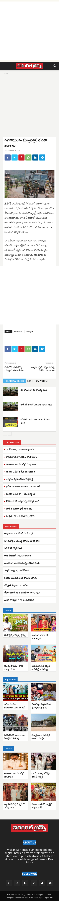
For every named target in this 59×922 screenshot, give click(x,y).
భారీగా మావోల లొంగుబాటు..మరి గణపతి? (23, 486)
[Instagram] (17, 883)
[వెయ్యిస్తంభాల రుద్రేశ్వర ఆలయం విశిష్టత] (43, 722)
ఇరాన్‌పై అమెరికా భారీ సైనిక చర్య (19, 508)
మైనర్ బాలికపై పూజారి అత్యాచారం (20, 449)
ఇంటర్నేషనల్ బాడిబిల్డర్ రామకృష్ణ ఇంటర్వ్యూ (41, 667)
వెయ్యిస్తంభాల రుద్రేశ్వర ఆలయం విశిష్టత (41, 736)
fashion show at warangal (40, 637)
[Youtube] (50, 883)
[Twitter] (14, 157)
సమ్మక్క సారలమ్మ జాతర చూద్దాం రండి (14, 667)
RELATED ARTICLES (14, 381)
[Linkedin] (35, 157)
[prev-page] (5, 433)
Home (5, 73)
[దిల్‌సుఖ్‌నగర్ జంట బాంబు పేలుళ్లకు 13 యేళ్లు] (15, 722)
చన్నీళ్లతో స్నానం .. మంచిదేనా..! (17, 585)
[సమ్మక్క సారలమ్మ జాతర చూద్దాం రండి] (15, 653)
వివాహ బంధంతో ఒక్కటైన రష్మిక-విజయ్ (42, 806)
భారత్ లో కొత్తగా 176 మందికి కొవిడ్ (19, 600)
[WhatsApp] (28, 157)
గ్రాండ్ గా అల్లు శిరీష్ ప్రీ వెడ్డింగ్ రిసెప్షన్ (41, 775)
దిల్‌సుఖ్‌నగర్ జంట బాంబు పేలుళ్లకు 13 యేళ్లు (14, 736)
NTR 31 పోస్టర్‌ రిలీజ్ (13, 548)
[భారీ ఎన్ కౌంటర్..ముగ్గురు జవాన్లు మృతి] (10, 406)
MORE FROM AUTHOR (37, 381)
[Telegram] (42, 157)
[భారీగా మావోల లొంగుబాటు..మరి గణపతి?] (15, 692)
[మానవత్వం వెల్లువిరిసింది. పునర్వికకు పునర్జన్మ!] (43, 692)
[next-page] (10, 433)
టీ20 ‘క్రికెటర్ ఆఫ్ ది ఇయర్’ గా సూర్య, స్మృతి (22, 592)
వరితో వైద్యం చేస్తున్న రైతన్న (14, 635)
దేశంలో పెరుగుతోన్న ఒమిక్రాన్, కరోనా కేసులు (15, 369)
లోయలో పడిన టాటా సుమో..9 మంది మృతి (35, 421)
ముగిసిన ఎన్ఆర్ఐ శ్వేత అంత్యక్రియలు (21, 471)
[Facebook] (8, 157)
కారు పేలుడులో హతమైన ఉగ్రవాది (17, 555)
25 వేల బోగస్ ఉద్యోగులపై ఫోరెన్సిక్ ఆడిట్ (22, 501)
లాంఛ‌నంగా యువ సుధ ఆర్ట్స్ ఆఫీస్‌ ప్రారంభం (22, 563)
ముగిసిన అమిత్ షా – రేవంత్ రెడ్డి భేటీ (21, 494)
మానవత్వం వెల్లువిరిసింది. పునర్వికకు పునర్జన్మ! (41, 706)
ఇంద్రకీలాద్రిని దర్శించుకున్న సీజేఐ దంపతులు (42, 369)
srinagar (29, 331)
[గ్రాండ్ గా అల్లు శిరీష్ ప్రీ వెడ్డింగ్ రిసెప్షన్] (43, 761)
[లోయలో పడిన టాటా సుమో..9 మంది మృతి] (10, 422)
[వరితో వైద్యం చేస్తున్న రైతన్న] (15, 623)
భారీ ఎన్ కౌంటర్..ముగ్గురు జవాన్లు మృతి (36, 404)
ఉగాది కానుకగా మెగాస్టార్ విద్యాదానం (21, 464)
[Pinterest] (21, 157)
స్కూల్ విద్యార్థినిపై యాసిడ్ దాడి (16, 570)
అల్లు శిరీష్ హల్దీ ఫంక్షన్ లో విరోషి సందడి (14, 806)
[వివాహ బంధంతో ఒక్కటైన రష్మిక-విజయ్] (43, 792)
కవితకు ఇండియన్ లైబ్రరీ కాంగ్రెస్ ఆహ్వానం (21, 577)
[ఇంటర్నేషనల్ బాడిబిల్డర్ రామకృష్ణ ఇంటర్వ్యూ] (43, 653)
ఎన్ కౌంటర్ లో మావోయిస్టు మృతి (34, 389)
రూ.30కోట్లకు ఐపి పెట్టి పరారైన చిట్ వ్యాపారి (22, 540)
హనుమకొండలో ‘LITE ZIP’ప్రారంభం (21, 457)
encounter (18, 331)
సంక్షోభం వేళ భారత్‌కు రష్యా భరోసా (20, 516)
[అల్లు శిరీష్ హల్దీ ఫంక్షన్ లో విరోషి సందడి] (15, 792)
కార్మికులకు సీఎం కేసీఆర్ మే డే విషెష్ (19, 533)
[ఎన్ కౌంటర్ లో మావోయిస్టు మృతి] (10, 391)
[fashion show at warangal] (43, 623)
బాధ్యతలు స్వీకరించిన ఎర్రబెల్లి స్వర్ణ (19, 479)
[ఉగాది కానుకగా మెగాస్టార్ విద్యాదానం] (15, 761)
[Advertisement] (29, 31)
